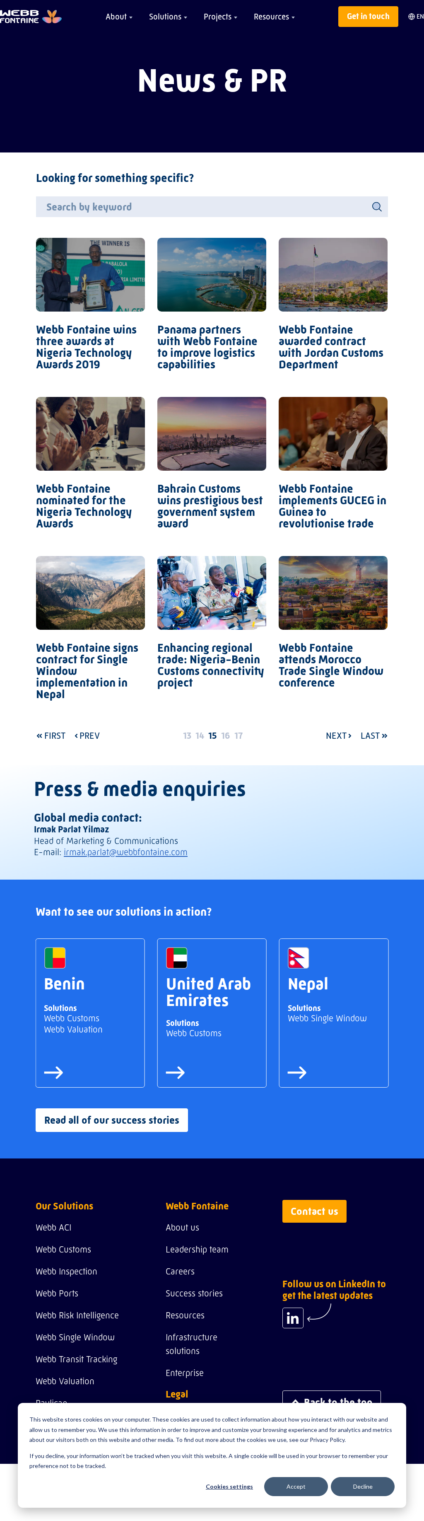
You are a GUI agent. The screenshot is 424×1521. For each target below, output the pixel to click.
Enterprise (185, 1373)
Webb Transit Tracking (76, 1359)
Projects (217, 16)
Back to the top (338, 1402)
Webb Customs (63, 1249)
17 (238, 735)
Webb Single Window (75, 1337)
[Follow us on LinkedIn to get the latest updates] (293, 1318)
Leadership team (197, 1249)
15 (212, 735)
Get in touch (368, 16)
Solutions (165, 16)
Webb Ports (57, 1293)
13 (187, 735)
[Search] (377, 206)
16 (225, 735)
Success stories (194, 1293)
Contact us (314, 1211)
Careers (180, 1271)
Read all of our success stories (111, 1120)
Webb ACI (53, 1227)
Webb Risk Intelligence (77, 1315)
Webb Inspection (66, 1271)
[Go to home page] (31, 16)
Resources (271, 16)
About (116, 16)
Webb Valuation (65, 1381)
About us (182, 1227)
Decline (363, 1486)
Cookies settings (229, 1486)
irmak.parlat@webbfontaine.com (126, 852)
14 (199, 735)
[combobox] (212, 206)
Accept (296, 1486)
